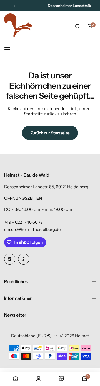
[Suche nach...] (77, 26)
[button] (14, 5)
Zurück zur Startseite (50, 133)
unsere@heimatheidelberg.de (32, 229)
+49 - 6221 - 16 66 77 (23, 222)
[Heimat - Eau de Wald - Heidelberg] (18, 26)
